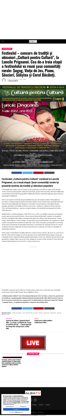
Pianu (41, 313)
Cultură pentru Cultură (30, 313)
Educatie (41, 405)
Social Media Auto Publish (26, 415)
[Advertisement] (33, 19)
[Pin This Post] (38, 173)
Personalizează (10, 406)
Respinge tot (23, 406)
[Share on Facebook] (17, 173)
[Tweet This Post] (27, 173)
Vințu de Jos (6, 314)
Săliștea (46, 313)
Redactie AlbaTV (13, 81)
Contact (48, 405)
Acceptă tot (16, 409)
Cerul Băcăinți (17, 313)
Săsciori (53, 313)
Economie (34, 405)
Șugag (59, 313)
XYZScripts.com (42, 415)
